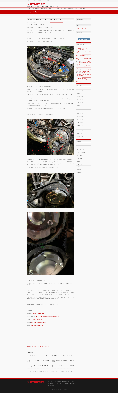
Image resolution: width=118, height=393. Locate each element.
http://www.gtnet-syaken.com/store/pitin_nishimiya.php (47, 316)
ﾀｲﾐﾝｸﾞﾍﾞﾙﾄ (47, 346)
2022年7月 (80, 88)
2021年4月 (80, 90)
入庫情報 (80, 164)
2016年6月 (80, 136)
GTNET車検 (52, 383)
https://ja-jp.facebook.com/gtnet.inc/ (39, 322)
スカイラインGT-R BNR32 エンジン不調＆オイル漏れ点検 (83, 58)
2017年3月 (80, 122)
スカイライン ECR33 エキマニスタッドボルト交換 (37, 371)
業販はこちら (52, 385)
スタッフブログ (81, 152)
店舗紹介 (73, 383)
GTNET (35, 346)
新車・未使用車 (58, 381)
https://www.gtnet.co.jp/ (37, 319)
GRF (33, 346)
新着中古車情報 (81, 166)
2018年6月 (80, 105)
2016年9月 (80, 128)
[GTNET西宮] (36, 4)
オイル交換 (80, 146)
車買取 (73, 381)
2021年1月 (80, 99)
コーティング (81, 149)
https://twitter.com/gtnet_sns (37, 325)
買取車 (79, 169)
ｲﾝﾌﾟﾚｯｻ (43, 346)
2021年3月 (80, 93)
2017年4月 (80, 119)
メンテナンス (81, 155)
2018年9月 (80, 102)
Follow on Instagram (85, 39)
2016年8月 (80, 130)
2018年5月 (80, 108)
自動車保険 (67, 383)
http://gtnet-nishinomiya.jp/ (38, 313)
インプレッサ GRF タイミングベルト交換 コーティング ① (83, 67)
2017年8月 (80, 113)
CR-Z (79, 144)
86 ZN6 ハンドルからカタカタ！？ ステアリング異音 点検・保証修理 (84, 74)
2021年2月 (80, 96)
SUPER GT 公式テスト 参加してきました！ (62, 355)
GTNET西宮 (39, 346)
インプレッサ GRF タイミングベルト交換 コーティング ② (83, 63)
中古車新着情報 (66, 381)
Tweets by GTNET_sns (81, 28)
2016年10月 (81, 125)
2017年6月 (80, 116)
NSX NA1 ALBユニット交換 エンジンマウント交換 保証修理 (83, 51)
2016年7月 (80, 133)
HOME (51, 381)
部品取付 (80, 172)
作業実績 (80, 158)
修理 (79, 161)
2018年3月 (80, 111)
